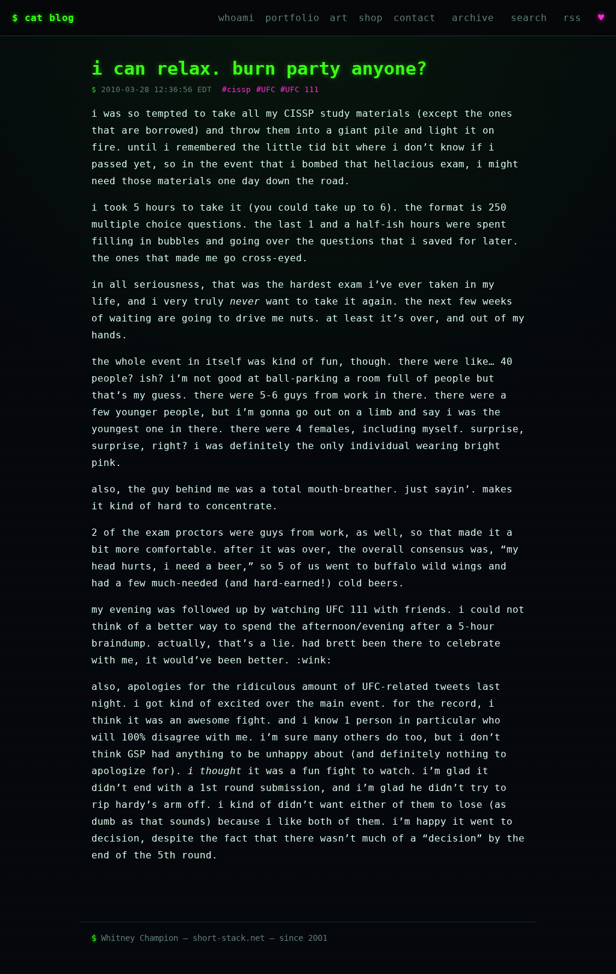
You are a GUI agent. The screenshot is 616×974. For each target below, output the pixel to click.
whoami (236, 17)
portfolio (292, 17)
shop (371, 17)
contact (414, 17)
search (529, 17)
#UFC (266, 89)
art (339, 17)
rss (572, 17)
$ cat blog (43, 17)
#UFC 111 (299, 89)
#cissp (236, 89)
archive (473, 17)
